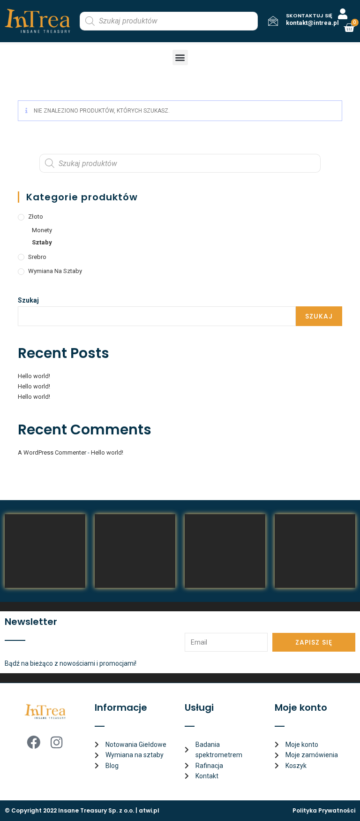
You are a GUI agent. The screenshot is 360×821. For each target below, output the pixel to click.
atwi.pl (149, 810)
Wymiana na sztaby (55, 270)
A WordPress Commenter (52, 452)
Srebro (37, 256)
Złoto (35, 216)
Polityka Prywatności (323, 810)
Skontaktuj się (309, 15)
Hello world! (34, 376)
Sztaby (42, 242)
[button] (180, 57)
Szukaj (28, 300)
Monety (42, 230)
